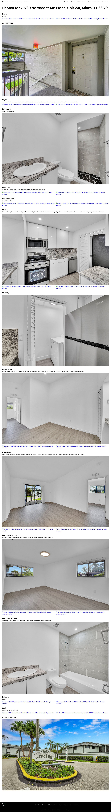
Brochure (105, 2)
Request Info (96, 2)
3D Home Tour (81, 2)
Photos (73, 2)
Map (89, 2)
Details (66, 2)
